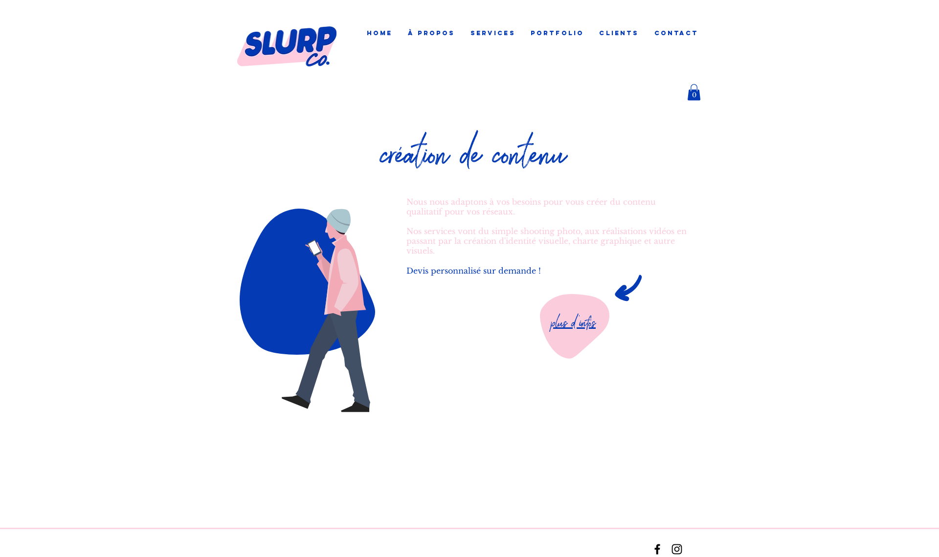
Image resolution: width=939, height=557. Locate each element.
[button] (493, 33)
